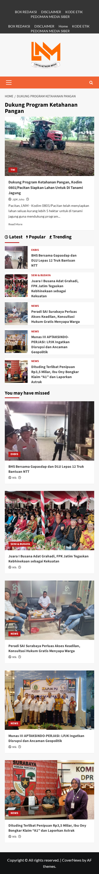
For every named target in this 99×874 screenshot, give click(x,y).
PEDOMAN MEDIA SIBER (50, 17)
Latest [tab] (15, 237)
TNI (13, 170)
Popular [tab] (37, 237)
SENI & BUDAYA (41, 275)
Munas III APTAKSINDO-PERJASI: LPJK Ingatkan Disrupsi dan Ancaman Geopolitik (50, 345)
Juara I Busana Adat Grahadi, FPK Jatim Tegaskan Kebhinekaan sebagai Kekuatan (55, 289)
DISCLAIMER (51, 12)
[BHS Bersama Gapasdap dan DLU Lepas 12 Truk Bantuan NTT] (16, 257)
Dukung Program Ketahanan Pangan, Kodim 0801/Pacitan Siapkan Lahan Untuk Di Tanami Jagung (45, 188)
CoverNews (71, 860)
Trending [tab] (62, 237)
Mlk (14, 478)
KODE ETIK (74, 12)
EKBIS (35, 250)
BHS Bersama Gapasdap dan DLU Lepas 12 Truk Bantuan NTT (54, 260)
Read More (15, 224)
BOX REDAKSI (26, 12)
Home (63, 26)
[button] (8, 82)
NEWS (35, 306)
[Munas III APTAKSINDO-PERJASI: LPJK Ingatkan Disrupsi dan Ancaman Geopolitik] (16, 341)
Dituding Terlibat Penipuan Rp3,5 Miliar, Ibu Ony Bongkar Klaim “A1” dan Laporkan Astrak (55, 374)
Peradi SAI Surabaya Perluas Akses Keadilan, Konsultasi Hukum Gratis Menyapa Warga (55, 316)
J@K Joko (18, 200)
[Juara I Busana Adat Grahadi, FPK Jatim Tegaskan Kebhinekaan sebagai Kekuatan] (16, 285)
